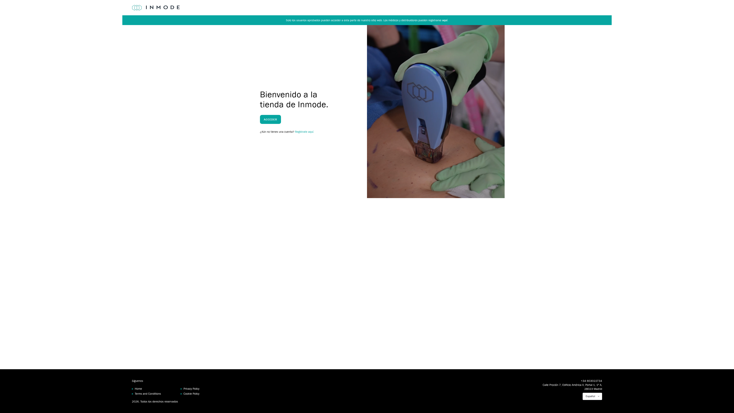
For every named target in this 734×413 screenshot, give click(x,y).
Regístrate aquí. (304, 131)
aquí (444, 20)
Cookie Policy (191, 393)
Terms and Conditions (148, 393)
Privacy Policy (191, 388)
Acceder (270, 119)
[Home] (156, 7)
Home (138, 388)
